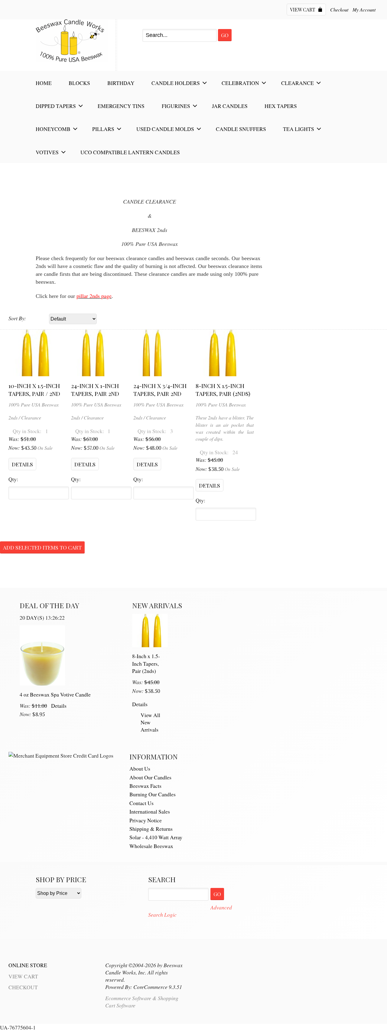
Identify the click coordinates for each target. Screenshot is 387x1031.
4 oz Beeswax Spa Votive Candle (55, 694)
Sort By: (17, 318)
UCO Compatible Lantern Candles (130, 152)
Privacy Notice (145, 820)
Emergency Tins (121, 105)
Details (59, 705)
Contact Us (141, 803)
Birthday (121, 82)
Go (225, 34)
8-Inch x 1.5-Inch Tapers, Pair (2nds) (223, 389)
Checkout (339, 9)
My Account (364, 9)
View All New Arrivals (150, 722)
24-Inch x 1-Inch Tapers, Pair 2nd (95, 389)
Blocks (79, 82)
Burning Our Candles (152, 794)
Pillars (103, 128)
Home (44, 82)
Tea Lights (298, 128)
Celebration (240, 82)
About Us (139, 768)
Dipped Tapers (56, 105)
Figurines (176, 105)
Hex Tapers (281, 105)
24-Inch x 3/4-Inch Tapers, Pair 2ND (160, 389)
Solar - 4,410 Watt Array (155, 837)
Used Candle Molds (165, 128)
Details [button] (22, 464)
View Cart (303, 9)
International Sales (149, 811)
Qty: (13, 479)
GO (217, 893)
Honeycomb (53, 128)
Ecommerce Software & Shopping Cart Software (141, 1001)
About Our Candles (150, 777)
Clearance (297, 82)
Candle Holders (175, 82)
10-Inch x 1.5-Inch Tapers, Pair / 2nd (34, 389)
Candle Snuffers (241, 128)
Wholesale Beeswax (151, 846)
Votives (47, 152)
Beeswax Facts (145, 785)
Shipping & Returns (151, 828)
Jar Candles (230, 105)
